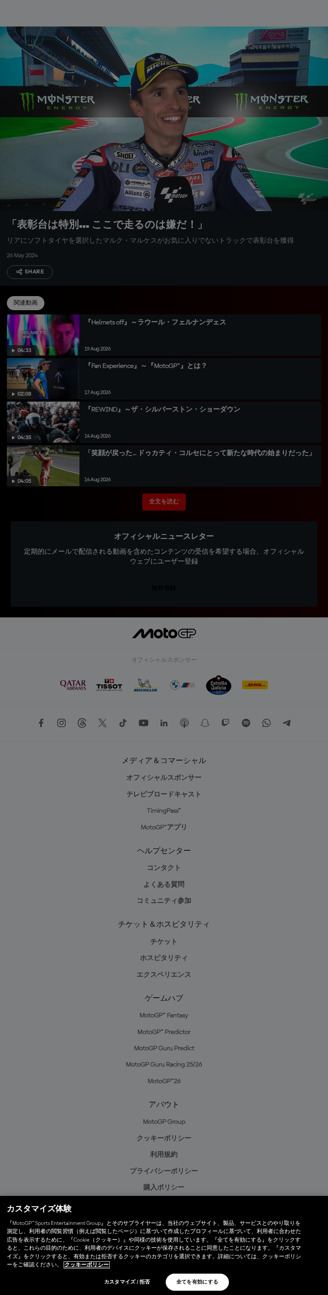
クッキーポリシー (86, 1265)
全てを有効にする (197, 1282)
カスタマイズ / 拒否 (127, 1282)
